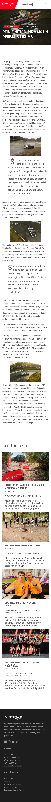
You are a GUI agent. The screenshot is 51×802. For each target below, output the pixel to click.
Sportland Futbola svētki (20, 602)
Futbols (18, 610)
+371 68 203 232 (10, 763)
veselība (25, 676)
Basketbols (9, 673)
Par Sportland (9, 778)
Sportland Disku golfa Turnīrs (23, 545)
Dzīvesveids (9, 553)
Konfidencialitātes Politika (14, 790)
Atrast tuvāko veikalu (12, 784)
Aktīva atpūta (10, 496)
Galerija (25, 610)
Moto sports (26, 27)
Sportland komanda (33, 496)
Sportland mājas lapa (12, 787)
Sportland (8, 781)
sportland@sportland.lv (13, 766)
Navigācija (27, 4)
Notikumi (35, 27)
